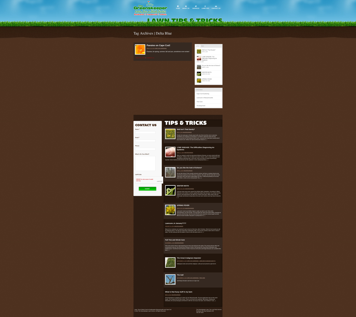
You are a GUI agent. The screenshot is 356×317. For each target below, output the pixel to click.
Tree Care (200, 101)
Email (137, 137)
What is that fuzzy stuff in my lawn (178, 292)
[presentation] (149, 180)
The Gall (180, 275)
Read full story (140, 57)
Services (196, 7)
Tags (202, 46)
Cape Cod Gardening (161, 48)
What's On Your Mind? (142, 154)
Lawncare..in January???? (175, 223)
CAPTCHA (138, 174)
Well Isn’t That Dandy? (208, 50)
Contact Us (216, 7)
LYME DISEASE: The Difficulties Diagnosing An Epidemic (209, 58)
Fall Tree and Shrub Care (175, 240)
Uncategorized (201, 105)
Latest (198, 46)
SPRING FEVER (207, 79)
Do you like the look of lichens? (211, 65)
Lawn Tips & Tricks (206, 7)
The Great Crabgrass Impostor (189, 258)
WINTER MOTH (206, 72)
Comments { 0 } (150, 57)
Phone (137, 146)
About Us (187, 7)
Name (137, 129)
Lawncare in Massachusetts (205, 97)
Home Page (178, 7)
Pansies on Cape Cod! (158, 45)
